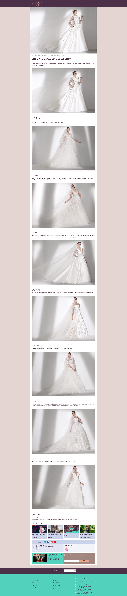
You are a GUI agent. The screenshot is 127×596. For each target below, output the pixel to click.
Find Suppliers (56, 580)
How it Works (56, 582)
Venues (50, 3)
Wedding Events (56, 588)
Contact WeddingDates (36, 580)
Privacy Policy (34, 583)
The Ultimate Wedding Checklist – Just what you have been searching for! (85, 579)
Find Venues (55, 579)
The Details (36, 554)
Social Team (41, 545)
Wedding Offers (56, 587)
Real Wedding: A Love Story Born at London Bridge (55, 555)
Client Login (34, 587)
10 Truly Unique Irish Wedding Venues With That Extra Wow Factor (86, 587)
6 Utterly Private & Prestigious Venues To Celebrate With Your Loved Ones (85, 590)
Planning (55, 3)
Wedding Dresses (46, 61)
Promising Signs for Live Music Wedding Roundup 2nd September (85, 593)
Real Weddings (71, 3)
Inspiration (63, 3)
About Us (34, 579)
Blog (45, 3)
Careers (33, 582)
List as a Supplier (56, 585)
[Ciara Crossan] (66, 550)
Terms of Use (34, 585)
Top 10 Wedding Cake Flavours (83, 584)
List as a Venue (56, 583)
